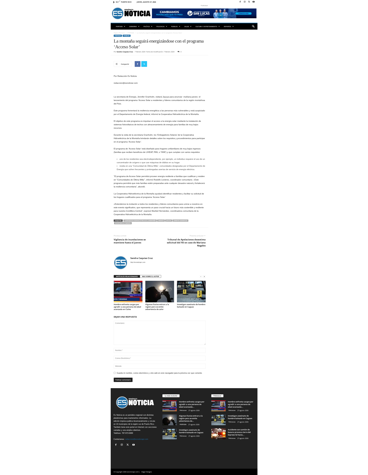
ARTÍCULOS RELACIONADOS (127, 276)
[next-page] (204, 276)
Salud (186, 26)
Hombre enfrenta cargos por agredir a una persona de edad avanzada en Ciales (127, 307)
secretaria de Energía (123, 223)
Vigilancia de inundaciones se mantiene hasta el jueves (130, 241)
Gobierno (133, 26)
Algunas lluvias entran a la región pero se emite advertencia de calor (157, 307)
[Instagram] (244, 2)
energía (161, 221)
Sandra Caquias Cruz (125, 52)
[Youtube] (253, 2)
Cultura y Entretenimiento (206, 26)
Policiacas (160, 26)
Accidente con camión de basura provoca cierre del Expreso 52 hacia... (239, 432)
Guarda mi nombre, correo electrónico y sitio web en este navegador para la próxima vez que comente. (159, 373)
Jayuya (168, 221)
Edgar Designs (146, 472)
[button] (253, 26)
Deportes (227, 26)
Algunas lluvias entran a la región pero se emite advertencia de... (191, 418)
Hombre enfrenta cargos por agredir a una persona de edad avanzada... (191, 404)
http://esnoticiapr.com (137, 262)
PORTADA (119, 26)
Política (146, 26)
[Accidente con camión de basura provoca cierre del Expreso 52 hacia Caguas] (218, 433)
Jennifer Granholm (180, 221)
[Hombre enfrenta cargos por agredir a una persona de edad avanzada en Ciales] (128, 291)
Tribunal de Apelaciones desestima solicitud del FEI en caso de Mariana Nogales (186, 242)
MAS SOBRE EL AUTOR (150, 276)
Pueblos (174, 26)
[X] (249, 2)
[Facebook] (240, 2)
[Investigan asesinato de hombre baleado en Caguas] (191, 291)
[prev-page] (200, 276)
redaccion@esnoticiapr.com (136, 439)
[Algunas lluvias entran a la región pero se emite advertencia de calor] (159, 291)
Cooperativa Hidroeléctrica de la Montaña (140, 221)
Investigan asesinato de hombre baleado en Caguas (191, 305)
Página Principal (119, 33)
